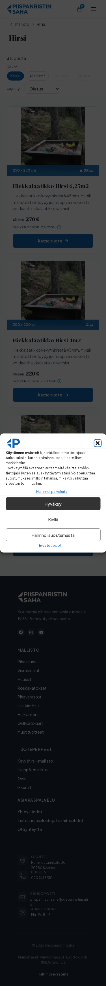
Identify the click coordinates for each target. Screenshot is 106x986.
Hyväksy (53, 503)
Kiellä (53, 519)
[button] (97, 443)
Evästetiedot (50, 545)
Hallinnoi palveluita (51, 491)
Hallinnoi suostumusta (53, 534)
